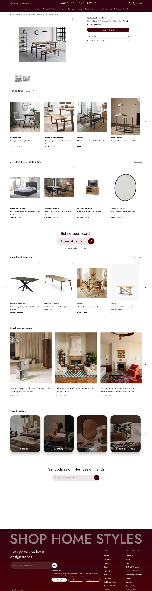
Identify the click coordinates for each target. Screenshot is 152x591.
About (128, 559)
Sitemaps (129, 582)
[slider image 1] (26, 79)
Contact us (129, 555)
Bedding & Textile (91, 9)
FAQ (127, 563)
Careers (128, 578)
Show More (138, 162)
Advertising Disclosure (134, 574)
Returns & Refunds (132, 571)
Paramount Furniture (96, 17)
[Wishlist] (73, 19)
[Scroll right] (73, 47)
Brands (125, 9)
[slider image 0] (18, 79)
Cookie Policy (131, 586)
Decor (80, 9)
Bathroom (71, 9)
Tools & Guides (115, 9)
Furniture (37, 9)
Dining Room (20, 14)
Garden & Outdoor (50, 9)
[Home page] (79, 3)
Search (106, 555)
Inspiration (27, 9)
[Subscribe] (96, 477)
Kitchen (63, 9)
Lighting (104, 9)
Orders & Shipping (132, 567)
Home (12, 14)
